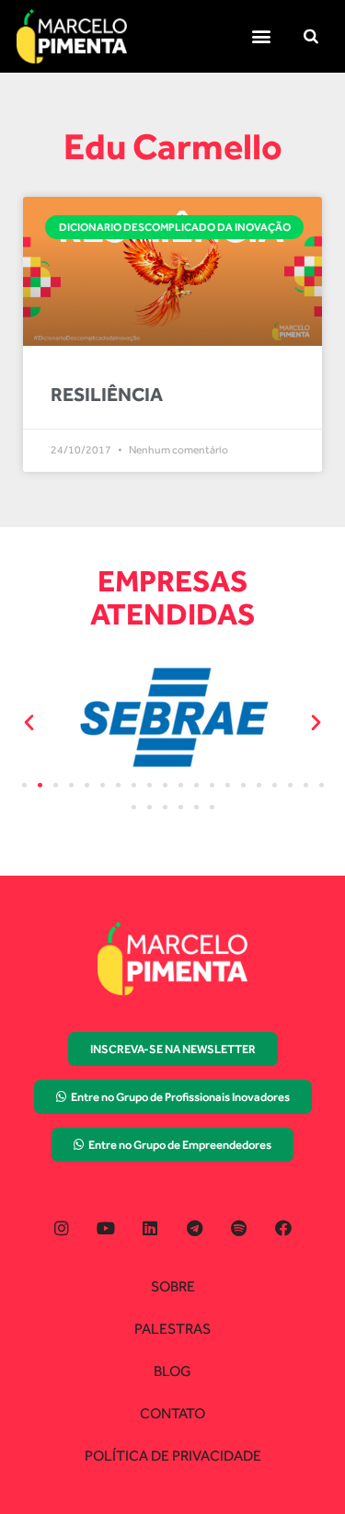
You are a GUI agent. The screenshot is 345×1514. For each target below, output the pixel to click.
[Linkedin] (150, 1227)
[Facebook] (283, 1227)
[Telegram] (194, 1227)
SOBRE (173, 1286)
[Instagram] (61, 1227)
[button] (261, 36)
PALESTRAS (172, 1328)
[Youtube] (106, 1227)
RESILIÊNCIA (107, 394)
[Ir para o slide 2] (40, 785)
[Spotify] (239, 1227)
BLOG (172, 1371)
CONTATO (172, 1413)
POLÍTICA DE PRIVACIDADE (173, 1455)
